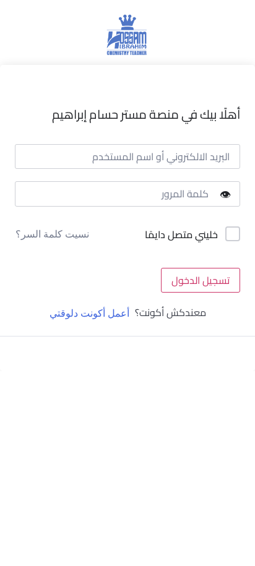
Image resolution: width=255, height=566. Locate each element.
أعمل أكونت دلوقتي (89, 313)
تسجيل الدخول (200, 280)
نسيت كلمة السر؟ (52, 234)
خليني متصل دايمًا (181, 235)
